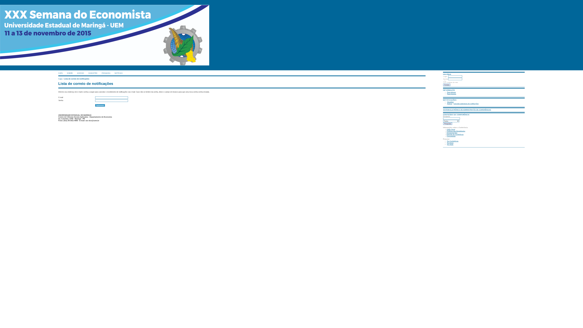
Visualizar (450, 102)
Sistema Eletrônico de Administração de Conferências (467, 110)
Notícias (119, 73)
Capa (60, 73)
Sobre (70, 73)
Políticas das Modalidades (456, 131)
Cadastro (92, 73)
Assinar (449, 103)
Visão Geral (451, 129)
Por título (450, 144)
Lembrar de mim (452, 82)
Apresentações (452, 133)
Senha (445, 79)
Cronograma (451, 136)
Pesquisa (106, 73)
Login (445, 76)
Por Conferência (452, 141)
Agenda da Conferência (455, 134)
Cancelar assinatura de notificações (466, 103)
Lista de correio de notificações (76, 79)
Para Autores (451, 94)
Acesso (80, 73)
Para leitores (451, 92)
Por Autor (450, 143)
